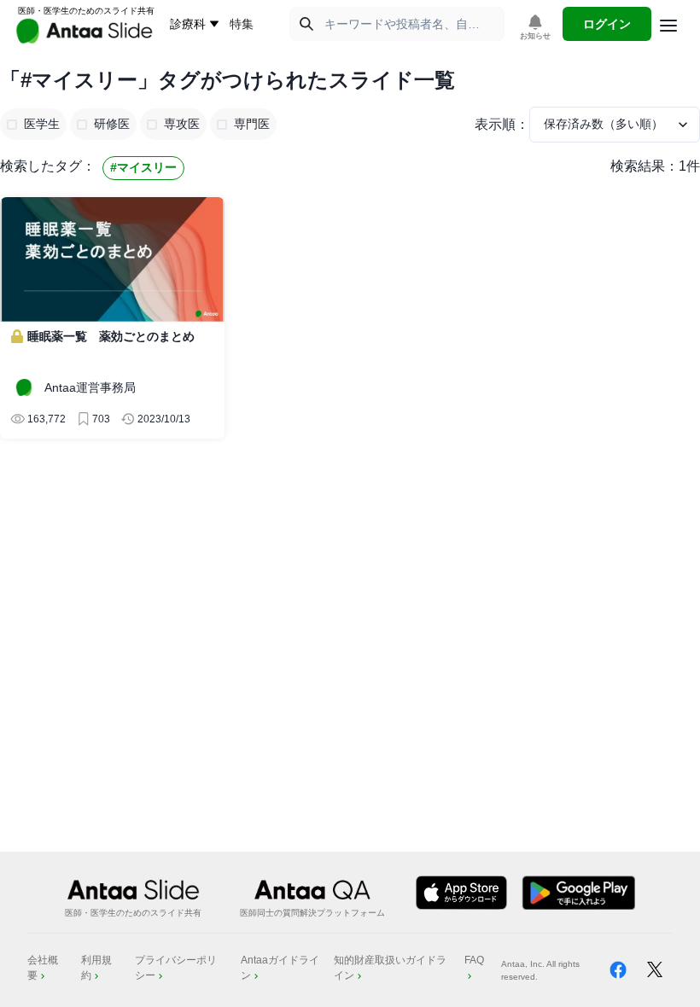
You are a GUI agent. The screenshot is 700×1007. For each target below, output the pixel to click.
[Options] (668, 26)
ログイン (607, 24)
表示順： (502, 124)
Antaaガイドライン (280, 967)
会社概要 (42, 967)
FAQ (474, 960)
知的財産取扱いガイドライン (390, 967)
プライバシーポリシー (176, 967)
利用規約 (96, 967)
